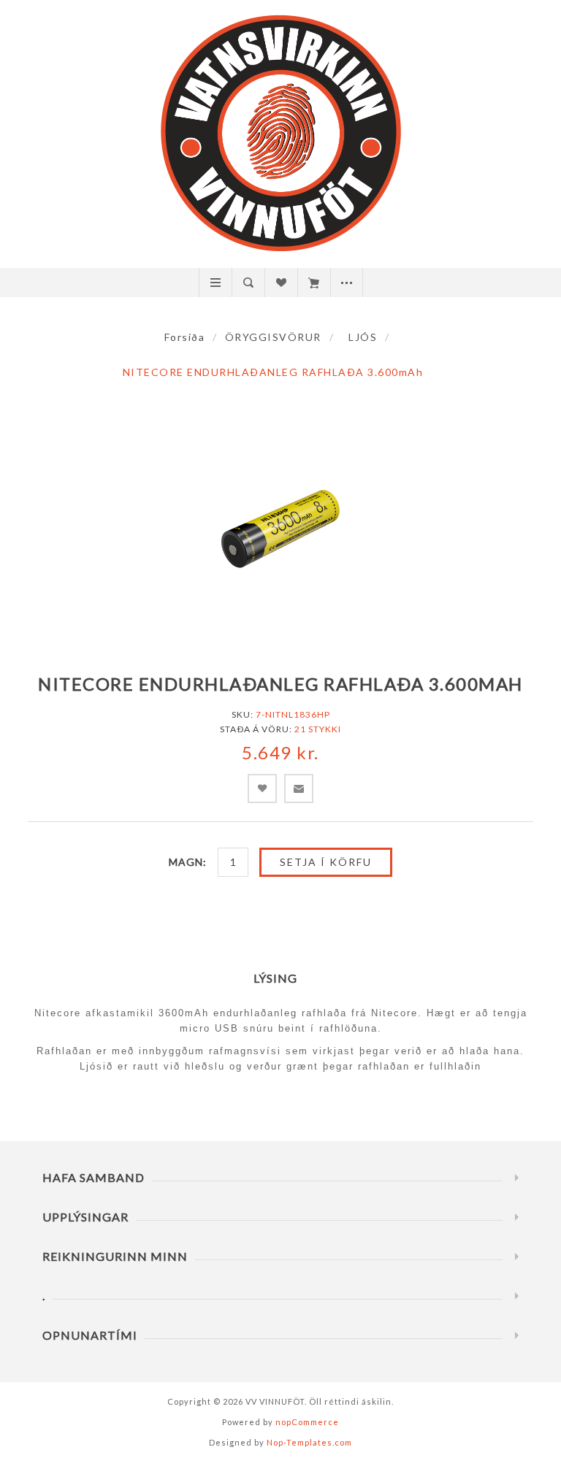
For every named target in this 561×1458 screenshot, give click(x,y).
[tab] (280, 978)
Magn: (188, 862)
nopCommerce (307, 1422)
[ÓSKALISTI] (280, 282)
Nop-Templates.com (309, 1442)
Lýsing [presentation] (275, 978)
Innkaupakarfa (313, 282)
